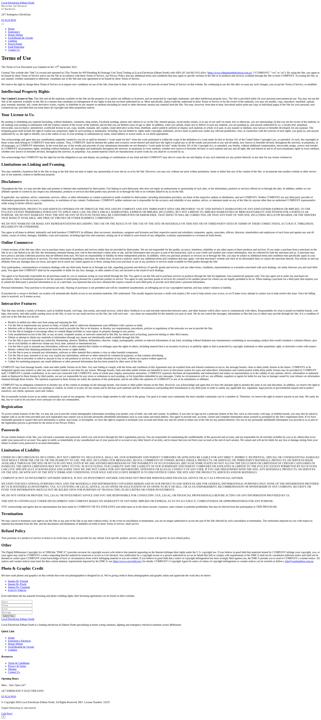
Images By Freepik (18, 581)
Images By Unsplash (19, 587)
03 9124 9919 (8, 20)
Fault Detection (16, 46)
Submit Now (8, 616)
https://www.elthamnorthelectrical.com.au (230, 72)
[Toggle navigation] (2, 24)
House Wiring (15, 34)
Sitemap (12, 669)
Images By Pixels (17, 584)
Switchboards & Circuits (21, 646)
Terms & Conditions (18, 663)
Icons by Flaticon (17, 590)
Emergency (14, 31)
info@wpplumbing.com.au (299, 561)
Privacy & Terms (17, 666)
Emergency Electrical (19, 640)
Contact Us (14, 49)
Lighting (12, 40)
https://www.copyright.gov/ (127, 561)
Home (11, 28)
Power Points (15, 43)
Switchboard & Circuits (20, 37)
